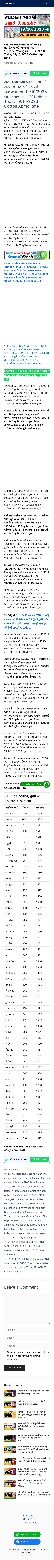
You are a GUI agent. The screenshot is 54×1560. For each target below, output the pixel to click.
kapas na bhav (38, 1224)
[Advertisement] (27, 196)
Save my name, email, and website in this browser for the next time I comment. (28, 1356)
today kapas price (27, 1237)
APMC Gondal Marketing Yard (28, 1190)
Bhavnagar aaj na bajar (32, 1207)
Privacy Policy (30, 1522)
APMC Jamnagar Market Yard (20, 1195)
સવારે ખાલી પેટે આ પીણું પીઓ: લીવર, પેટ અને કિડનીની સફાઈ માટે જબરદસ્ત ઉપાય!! (33, 1426)
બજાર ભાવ (13, 1169)
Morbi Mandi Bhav (14, 1229)
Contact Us (29, 1519)
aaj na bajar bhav (17, 1173)
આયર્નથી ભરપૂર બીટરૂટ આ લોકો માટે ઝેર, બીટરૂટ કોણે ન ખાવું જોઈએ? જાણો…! (32, 1483)
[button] (47, 3)
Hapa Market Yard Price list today (22, 1220)
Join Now (41, 73)
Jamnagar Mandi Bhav (16, 1224)
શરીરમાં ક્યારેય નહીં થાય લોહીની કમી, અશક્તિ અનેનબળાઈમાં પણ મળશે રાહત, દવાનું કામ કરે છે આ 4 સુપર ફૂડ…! (33, 1471)
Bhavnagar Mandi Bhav (17, 1212)
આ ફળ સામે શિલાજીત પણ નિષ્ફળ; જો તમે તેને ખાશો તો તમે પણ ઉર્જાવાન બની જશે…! (34, 1438)
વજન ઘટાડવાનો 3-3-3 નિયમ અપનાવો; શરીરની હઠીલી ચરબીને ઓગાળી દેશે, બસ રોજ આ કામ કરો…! (33, 1449)
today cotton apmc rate (17, 1233)
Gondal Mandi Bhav (37, 1216)
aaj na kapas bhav (35, 1178)
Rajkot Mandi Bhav (36, 1229)
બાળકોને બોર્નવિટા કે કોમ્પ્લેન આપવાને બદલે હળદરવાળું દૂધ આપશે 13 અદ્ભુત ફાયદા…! (32, 1414)
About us (28, 1515)
